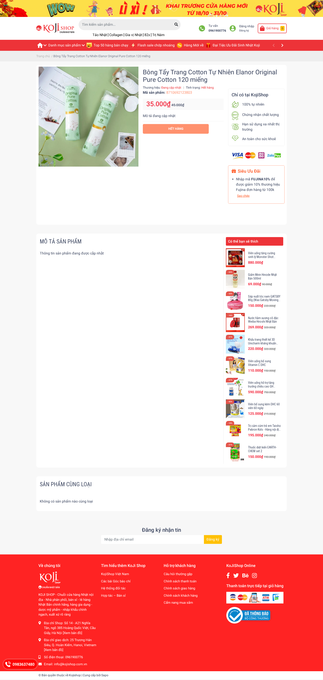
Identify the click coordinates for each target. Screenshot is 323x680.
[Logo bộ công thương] (248, 615)
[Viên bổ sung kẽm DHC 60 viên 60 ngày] (235, 408)
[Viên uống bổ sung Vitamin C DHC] (235, 365)
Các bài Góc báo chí (116, 581)
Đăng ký (244, 30)
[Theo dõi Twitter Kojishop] (236, 575)
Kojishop (75, 675)
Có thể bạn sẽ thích (243, 241)
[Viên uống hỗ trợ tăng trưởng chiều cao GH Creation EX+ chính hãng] (235, 387)
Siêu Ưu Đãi (249, 171)
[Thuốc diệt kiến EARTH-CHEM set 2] (235, 451)
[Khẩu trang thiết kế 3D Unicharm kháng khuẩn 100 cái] (235, 344)
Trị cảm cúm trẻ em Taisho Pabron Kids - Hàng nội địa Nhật (264, 429)
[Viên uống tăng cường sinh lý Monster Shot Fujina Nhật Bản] (235, 257)
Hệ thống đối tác (113, 588)
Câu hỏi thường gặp (178, 574)
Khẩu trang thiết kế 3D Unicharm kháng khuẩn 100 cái (262, 343)
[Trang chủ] (41, 45)
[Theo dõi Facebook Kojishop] (228, 575)
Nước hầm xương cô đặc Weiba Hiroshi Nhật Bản (263, 320)
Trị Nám (158, 35)
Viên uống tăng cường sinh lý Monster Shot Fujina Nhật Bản (261, 256)
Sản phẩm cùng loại (66, 484)
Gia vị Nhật (133, 35)
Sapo (104, 675)
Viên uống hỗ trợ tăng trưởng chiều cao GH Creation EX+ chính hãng (263, 386)
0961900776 (217, 31)
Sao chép (243, 195)
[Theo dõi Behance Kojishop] (245, 575)
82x (147, 35)
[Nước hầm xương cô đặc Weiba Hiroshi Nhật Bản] (235, 322)
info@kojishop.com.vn (70, 664)
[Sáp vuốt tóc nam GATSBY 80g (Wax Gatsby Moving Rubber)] (235, 300)
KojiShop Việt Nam (115, 574)
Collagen (116, 35)
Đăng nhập (246, 26)
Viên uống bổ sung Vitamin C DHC (259, 363)
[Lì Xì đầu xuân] (161, 8)
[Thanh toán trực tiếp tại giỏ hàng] (254, 598)
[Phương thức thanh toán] (256, 155)
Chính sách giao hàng (179, 588)
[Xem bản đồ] (72, 633)
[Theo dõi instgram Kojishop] (254, 575)
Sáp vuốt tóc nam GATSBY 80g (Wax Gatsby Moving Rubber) (264, 300)
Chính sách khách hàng (181, 596)
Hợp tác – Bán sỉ (113, 596)
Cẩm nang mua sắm (178, 603)
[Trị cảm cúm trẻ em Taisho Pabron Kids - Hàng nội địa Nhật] (235, 430)
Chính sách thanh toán (180, 581)
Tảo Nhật (100, 35)
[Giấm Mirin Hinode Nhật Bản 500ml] (235, 279)
